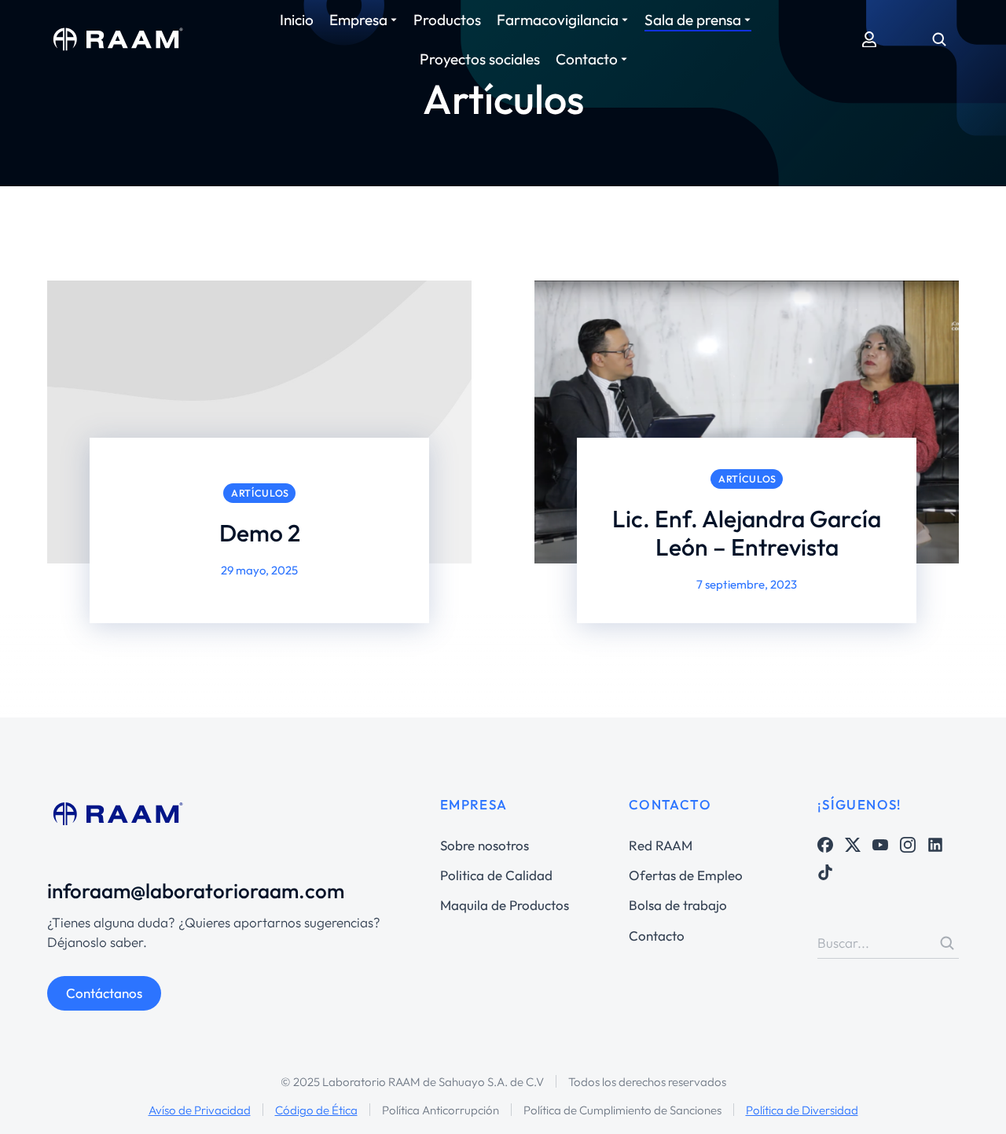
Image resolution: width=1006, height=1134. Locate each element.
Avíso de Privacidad (200, 1110)
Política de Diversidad (802, 1110)
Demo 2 (259, 533)
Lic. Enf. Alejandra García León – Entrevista (746, 533)
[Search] (947, 943)
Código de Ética (316, 1110)
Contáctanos (104, 993)
